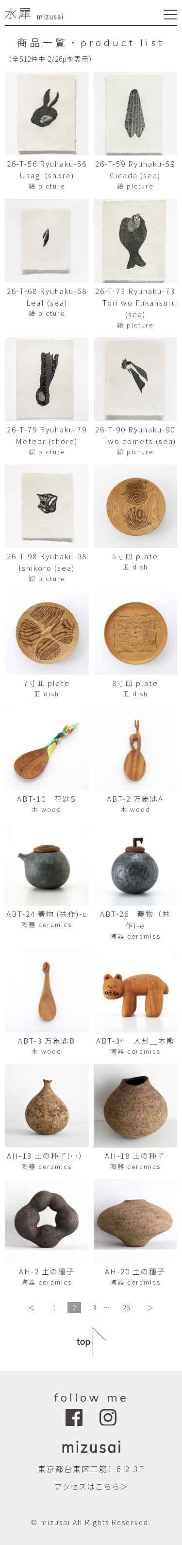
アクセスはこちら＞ (91, 1486)
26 (126, 1307)
